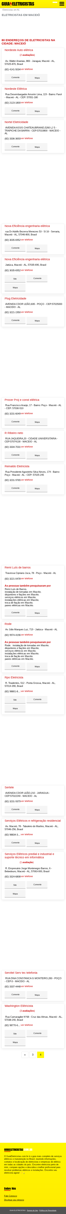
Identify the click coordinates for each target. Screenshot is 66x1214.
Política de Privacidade (47, 1210)
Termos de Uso (32, 1210)
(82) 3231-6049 (13, 413)
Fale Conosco (10, 1196)
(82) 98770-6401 (13, 1025)
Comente (15, 77)
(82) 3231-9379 (13, 801)
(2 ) (27, 55)
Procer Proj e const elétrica (22, 399)
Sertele (9, 787)
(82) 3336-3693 (13, 138)
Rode (8, 623)
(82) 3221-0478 (13, 578)
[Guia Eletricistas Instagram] (7, 1175)
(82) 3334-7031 (13, 447)
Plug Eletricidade (15, 298)
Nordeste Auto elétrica (19, 50)
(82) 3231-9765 (13, 480)
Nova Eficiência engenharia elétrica (27, 226)
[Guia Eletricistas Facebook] (5, 1175)
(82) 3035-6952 (13, 240)
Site (15, 279)
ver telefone (27, 69)
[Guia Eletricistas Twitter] (6, 1175)
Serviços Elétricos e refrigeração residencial (33, 820)
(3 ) (27, 1010)
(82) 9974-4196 (13, 635)
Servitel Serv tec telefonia (21, 972)
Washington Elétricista (19, 1005)
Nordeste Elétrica (16, 88)
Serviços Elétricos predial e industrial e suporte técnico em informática (29, 855)
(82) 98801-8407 (13, 691)
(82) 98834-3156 (13, 834)
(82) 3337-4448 (13, 986)
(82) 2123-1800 (13, 102)
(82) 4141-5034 (13, 69)
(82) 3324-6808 (13, 876)
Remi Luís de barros (18, 567)
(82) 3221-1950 (13, 312)
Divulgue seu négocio (14, 1200)
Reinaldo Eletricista (17, 466)
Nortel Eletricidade (16, 122)
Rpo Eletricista (14, 677)
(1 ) (26, 862)
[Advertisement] (33, 27)
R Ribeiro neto (14, 433)
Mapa (37, 78)
